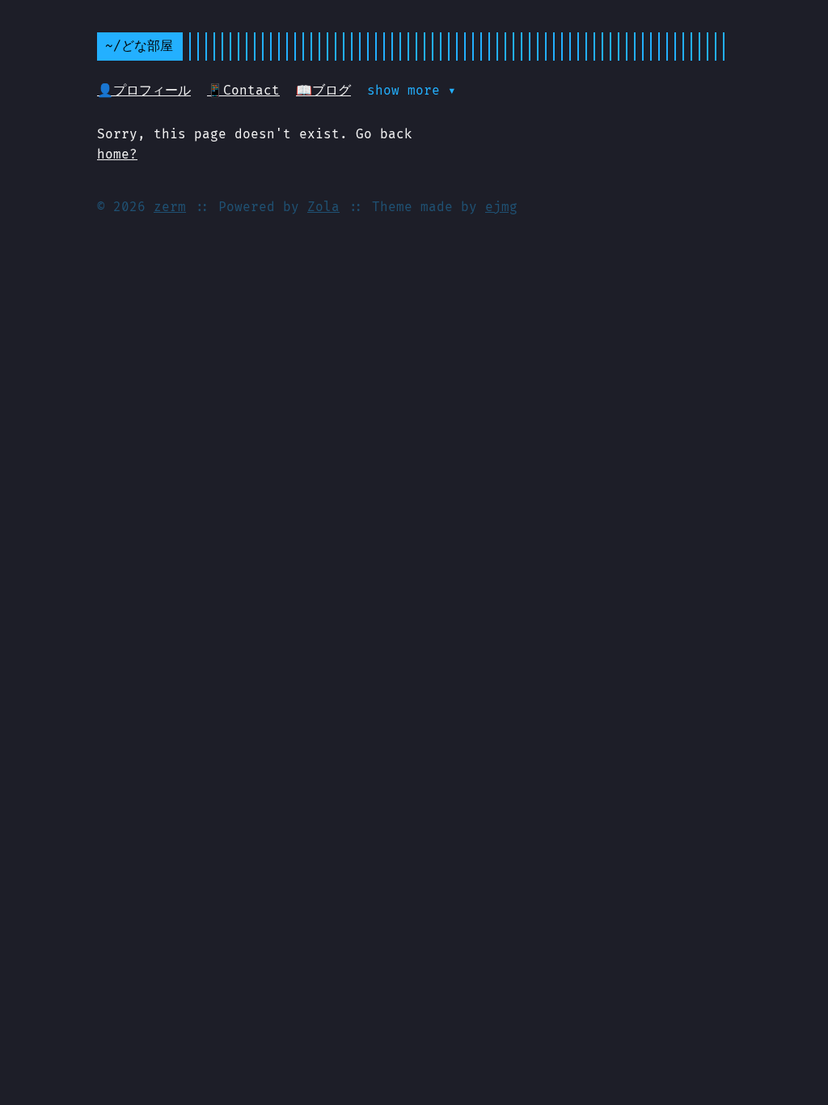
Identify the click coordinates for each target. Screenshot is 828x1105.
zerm (170, 206)
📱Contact (243, 90)
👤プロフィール (144, 90)
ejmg (501, 206)
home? (117, 154)
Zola (323, 206)
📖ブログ (323, 90)
